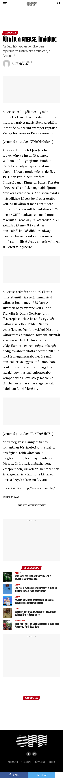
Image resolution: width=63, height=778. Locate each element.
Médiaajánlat (40, 761)
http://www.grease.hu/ (38, 488)
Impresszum (13, 761)
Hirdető (52, 761)
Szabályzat (26, 761)
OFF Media (23, 64)
